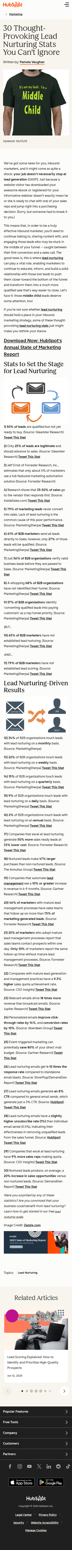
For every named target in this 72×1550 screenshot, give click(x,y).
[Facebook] (10, 1467)
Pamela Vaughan (32, 62)
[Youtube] (29, 1467)
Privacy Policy (48, 1515)
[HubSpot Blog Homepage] (12, 5)
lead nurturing (52, 258)
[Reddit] (58, 1467)
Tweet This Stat (15, 437)
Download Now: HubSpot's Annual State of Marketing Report (33, 347)
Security (18, 1522)
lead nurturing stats (34, 326)
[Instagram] (20, 1467)
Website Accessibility (45, 1522)
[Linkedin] (49, 1467)
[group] (36, 1344)
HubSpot (56, 1102)
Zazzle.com (32, 1225)
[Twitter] (39, 1467)
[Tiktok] (68, 1467)
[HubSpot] (36, 1498)
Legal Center (23, 1515)
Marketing (15, 14)
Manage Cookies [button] (36, 1530)
